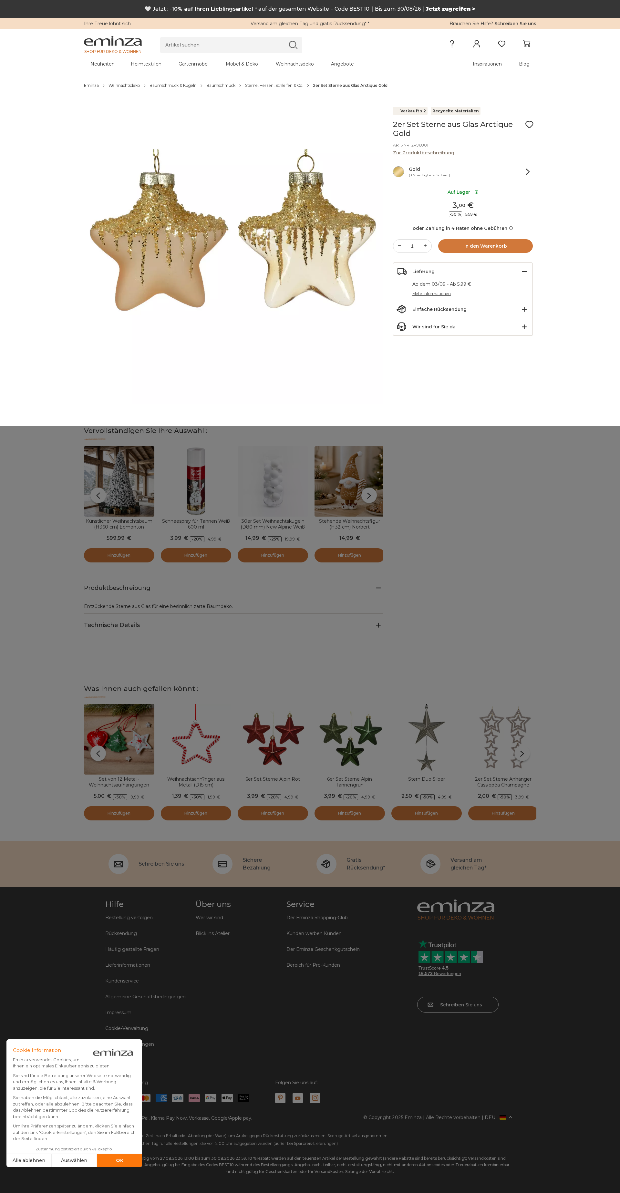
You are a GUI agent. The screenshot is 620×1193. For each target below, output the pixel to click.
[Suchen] (293, 44)
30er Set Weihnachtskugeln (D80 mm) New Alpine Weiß (273, 524)
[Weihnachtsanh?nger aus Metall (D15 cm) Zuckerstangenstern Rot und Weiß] (196, 739)
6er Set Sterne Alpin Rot (272, 779)
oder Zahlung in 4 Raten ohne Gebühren (460, 228)
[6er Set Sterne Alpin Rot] (273, 739)
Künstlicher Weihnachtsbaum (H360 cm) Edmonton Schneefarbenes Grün (119, 527)
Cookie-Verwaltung (126, 1028)
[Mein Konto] (476, 45)
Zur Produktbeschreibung (423, 153)
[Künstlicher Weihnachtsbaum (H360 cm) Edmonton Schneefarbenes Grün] (119, 481)
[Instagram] (315, 1098)
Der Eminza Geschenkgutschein (323, 949)
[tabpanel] (254, 64)
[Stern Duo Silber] (426, 739)
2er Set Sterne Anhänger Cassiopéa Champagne (503, 782)
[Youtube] (298, 1098)
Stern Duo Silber (426, 779)
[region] (310, 85)
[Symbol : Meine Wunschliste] (529, 124)
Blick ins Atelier (213, 933)
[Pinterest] (280, 1098)
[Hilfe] (452, 45)
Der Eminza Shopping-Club (317, 917)
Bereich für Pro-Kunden (313, 965)
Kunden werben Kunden (314, 933)
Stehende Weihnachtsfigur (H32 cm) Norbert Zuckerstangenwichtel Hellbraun (349, 529)
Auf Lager (460, 192)
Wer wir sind (209, 917)
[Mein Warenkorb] (526, 45)
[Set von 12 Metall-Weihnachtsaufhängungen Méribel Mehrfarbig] (119, 739)
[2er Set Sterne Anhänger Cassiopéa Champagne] (503, 739)
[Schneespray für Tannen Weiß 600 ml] (196, 481)
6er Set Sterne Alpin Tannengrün (349, 782)
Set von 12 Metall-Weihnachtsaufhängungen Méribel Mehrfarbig (119, 785)
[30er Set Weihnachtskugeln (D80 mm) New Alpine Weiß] (273, 481)
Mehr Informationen (431, 293)
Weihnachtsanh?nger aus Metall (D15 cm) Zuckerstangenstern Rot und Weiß (196, 787)
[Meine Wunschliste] (501, 45)
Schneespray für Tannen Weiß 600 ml (196, 524)
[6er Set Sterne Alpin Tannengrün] (350, 739)
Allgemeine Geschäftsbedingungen (145, 997)
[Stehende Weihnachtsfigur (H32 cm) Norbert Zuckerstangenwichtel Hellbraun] (350, 481)
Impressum (118, 1012)
